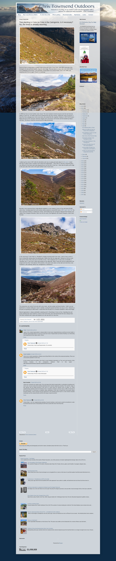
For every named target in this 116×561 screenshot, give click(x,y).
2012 (82, 184)
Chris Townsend (31, 343)
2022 (82, 164)
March (84, 154)
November (84, 112)
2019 (82, 170)
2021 (82, 166)
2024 (82, 160)
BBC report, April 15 (67, 210)
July (83, 119)
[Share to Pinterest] (43, 319)
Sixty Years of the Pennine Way (89, 136)
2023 (82, 162)
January (84, 158)
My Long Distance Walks (30, 14)
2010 (82, 188)
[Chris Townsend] (80, 220)
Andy (24, 330)
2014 (82, 180)
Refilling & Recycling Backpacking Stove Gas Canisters (40, 528)
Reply (24, 337)
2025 (82, 108)
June (83, 121)
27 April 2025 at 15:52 (39, 400)
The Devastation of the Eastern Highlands (37, 462)
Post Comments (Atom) (31, 434)
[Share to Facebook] (42, 319)
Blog (19, 14)
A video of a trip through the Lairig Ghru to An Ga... (88, 151)
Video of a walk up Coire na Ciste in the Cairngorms (88, 130)
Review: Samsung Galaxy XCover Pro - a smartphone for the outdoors (44, 512)
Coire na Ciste (31, 321)
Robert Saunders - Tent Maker (27, 458)
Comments (84, 212)
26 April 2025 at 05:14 (31, 330)
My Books (77, 14)
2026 (82, 106)
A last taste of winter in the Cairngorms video (88, 138)
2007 (82, 194)
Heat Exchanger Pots (32, 470)
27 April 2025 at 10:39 (36, 382)
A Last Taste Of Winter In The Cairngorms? (88, 142)
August (84, 118)
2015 (82, 178)
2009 (82, 190)
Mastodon (82, 203)
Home (47, 432)
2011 (82, 186)
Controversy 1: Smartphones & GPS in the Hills (38, 479)
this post (66, 162)
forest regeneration (39, 321)
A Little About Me (45, 14)
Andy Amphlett (27, 354)
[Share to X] (40, 319)
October (84, 114)
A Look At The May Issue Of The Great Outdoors (88, 145)
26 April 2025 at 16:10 (36, 354)
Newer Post (22, 432)
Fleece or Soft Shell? (32, 520)
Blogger (61, 543)
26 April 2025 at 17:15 (43, 343)
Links (84, 14)
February (84, 156)
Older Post (71, 432)
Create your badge (83, 222)
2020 (82, 168)
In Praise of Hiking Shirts (33, 503)
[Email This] (37, 319)
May (83, 123)
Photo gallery (56, 14)
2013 (82, 182)
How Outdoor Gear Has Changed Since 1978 (38, 495)
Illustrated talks (67, 14)
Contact (90, 14)
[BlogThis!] (39, 319)
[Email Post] (34, 319)
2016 (82, 176)
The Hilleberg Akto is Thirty (88, 127)
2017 (82, 174)
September (85, 116)
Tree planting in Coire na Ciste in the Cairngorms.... (89, 133)
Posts (83, 209)
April (83, 125)
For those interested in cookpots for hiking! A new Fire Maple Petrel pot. (44, 487)
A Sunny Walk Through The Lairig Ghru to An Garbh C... (89, 148)
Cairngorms (25, 321)
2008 (82, 192)
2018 (82, 172)
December (84, 110)
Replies (27, 340)
